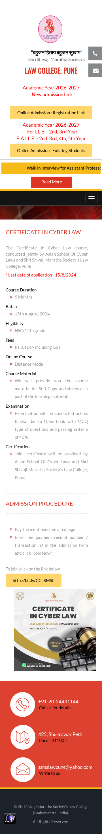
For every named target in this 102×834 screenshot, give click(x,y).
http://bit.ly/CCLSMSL (33, 580)
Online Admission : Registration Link (51, 112)
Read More (51, 181)
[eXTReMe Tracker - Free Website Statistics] (10, 817)
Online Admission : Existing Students (51, 150)
